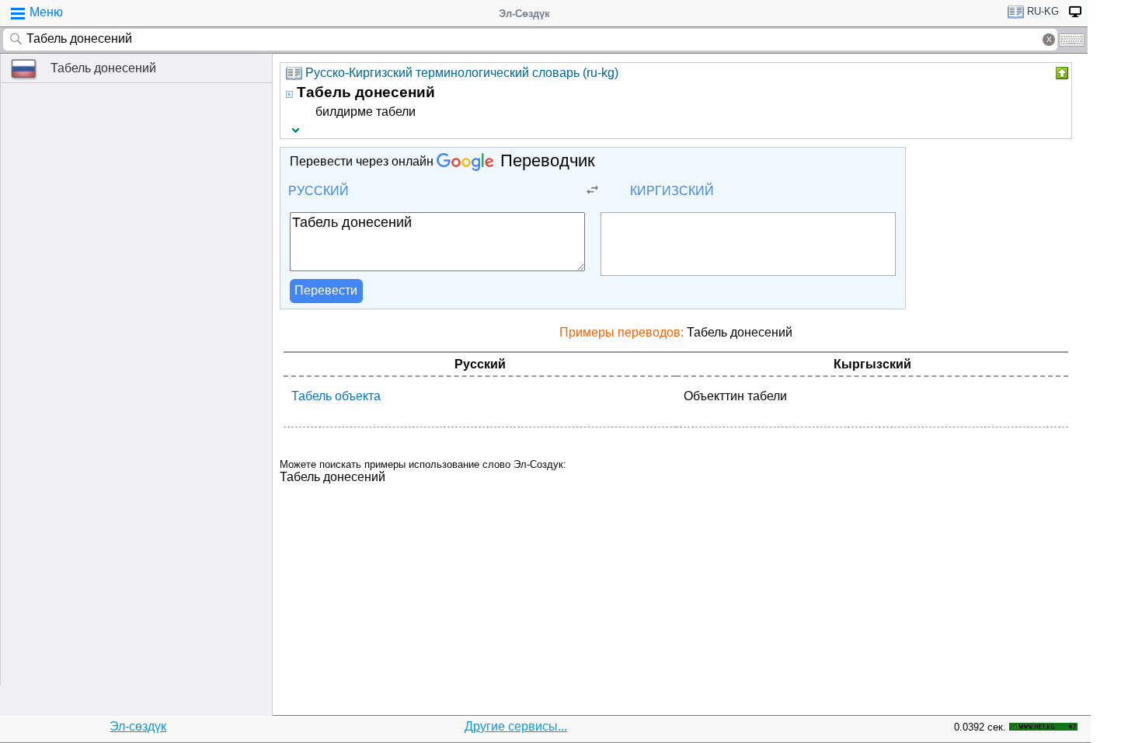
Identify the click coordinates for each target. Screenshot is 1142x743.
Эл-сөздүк (138, 726)
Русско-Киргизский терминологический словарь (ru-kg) (461, 72)
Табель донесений (103, 68)
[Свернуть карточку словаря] (1060, 73)
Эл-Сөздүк (524, 13)
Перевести (325, 290)
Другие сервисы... (516, 726)
